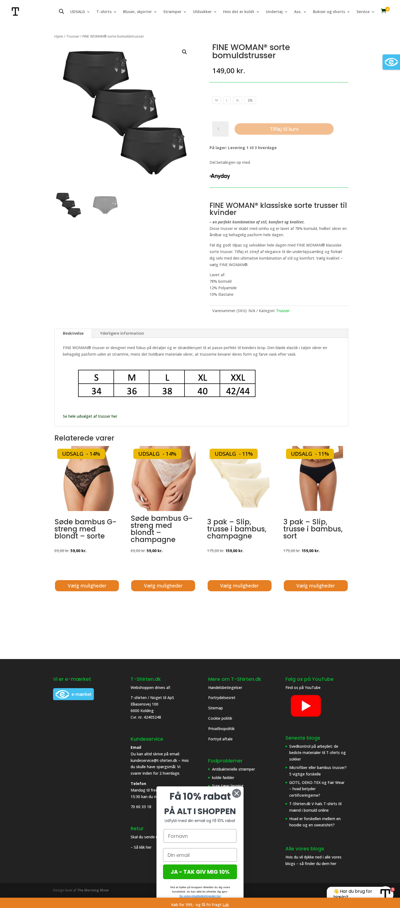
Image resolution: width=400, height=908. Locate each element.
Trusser (72, 36)
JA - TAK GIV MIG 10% (200, 872)
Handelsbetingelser (225, 687)
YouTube (313, 687)
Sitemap (215, 707)
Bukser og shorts (329, 12)
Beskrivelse (73, 333)
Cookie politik (220, 718)
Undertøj (274, 12)
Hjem (58, 36)
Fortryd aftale (220, 738)
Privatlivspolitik (222, 728)
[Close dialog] (236, 793)
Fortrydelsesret (221, 697)
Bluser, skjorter (137, 12)
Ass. (297, 12)
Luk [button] (226, 904)
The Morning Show (93, 890)
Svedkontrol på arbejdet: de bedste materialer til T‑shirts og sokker (317, 753)
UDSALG (77, 12)
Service (363, 12)
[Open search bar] (61, 11)
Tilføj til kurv (284, 129)
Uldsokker (202, 12)
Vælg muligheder (87, 585)
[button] (184, 52)
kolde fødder (223, 777)
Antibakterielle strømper (233, 769)
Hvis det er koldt (238, 12)
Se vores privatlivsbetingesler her (200, 895)
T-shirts (104, 12)
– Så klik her (141, 847)
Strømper (172, 12)
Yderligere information (122, 333)
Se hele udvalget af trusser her (90, 416)
